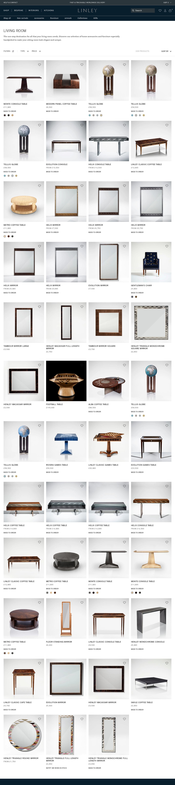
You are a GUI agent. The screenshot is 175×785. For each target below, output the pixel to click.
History (34, 13)
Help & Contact (11, 2)
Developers (19, 13)
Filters (7, 51)
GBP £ (166, 2)
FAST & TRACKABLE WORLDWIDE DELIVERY (87, 2)
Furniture (54, 18)
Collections (82, 18)
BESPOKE (18, 10)
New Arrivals (22, 18)
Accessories (39, 18)
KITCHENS (49, 10)
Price (34, 51)
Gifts (96, 18)
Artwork (68, 18)
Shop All (7, 18)
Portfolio (47, 13)
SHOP (6, 10)
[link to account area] (165, 10)
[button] (39, 64)
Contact (60, 13)
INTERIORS (34, 10)
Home (6, 13)
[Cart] (170, 10)
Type (22, 51)
